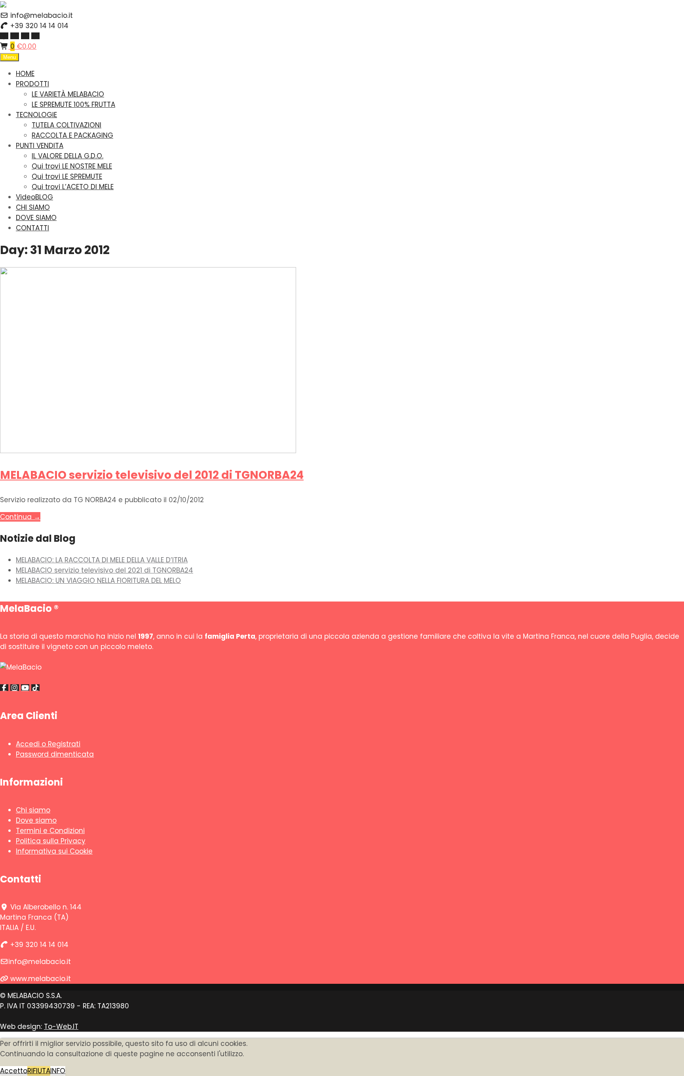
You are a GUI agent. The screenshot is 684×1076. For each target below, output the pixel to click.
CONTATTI (32, 228)
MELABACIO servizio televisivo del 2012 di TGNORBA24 (152, 475)
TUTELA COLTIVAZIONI (66, 125)
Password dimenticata (55, 754)
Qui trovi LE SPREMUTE (67, 176)
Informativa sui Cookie (54, 851)
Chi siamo (33, 810)
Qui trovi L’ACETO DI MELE (73, 187)
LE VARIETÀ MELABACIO (68, 94)
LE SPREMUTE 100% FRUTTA (73, 104)
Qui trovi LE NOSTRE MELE (72, 166)
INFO (57, 1071)
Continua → (20, 517)
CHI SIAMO (33, 207)
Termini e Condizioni (50, 830)
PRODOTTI (32, 84)
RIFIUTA (38, 1071)
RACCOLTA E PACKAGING (72, 135)
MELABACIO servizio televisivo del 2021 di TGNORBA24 (104, 570)
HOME (25, 73)
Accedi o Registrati (48, 744)
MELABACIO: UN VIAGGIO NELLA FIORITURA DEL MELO (98, 580)
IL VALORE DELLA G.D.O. (67, 156)
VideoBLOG (34, 197)
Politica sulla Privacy (51, 841)
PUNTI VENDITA (39, 145)
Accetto (13, 1071)
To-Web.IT (61, 1026)
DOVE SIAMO (36, 217)
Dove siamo (36, 820)
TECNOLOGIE (36, 115)
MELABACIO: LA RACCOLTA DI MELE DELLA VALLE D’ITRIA (102, 560)
